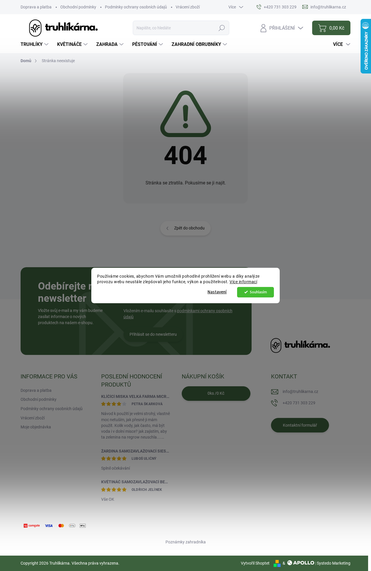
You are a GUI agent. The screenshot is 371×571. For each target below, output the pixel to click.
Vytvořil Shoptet (255, 563)
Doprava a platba (36, 7)
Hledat (222, 28)
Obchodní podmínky (78, 7)
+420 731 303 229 (299, 403)
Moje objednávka (36, 427)
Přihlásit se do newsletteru (153, 334)
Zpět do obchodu (189, 228)
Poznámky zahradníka (186, 542)
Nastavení (217, 292)
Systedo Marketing (333, 563)
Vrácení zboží (188, 7)
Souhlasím (258, 292)
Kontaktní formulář (300, 425)
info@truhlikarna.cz (300, 391)
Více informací (243, 281)
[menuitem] (35, 44)
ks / (216, 393)
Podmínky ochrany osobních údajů (136, 7)
